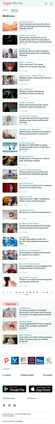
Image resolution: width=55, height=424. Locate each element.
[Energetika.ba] (48, 361)
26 (37, 292)
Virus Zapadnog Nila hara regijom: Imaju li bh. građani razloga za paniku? (35, 326)
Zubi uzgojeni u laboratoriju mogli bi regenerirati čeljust (35, 253)
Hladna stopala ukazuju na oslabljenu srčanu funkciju (31, 92)
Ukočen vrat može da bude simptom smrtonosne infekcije (35, 280)
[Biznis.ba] (40, 361)
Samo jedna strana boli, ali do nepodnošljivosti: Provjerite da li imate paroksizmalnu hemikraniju (35, 39)
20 (16, 292)
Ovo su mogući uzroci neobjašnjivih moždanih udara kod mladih (35, 267)
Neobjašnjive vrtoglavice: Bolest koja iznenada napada (34, 159)
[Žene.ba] (32, 361)
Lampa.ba (19, 421)
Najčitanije (11, 304)
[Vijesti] (15, 361)
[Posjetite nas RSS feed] (14, 405)
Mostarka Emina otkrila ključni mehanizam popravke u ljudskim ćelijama (34, 53)
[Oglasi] (6, 361)
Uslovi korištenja (9, 398)
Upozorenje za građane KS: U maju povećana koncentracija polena (35, 226)
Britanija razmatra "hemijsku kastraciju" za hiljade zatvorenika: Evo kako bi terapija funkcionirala (35, 312)
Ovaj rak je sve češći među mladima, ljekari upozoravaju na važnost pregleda (35, 339)
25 (33, 292)
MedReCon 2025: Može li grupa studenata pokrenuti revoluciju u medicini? (34, 147)
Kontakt (47, 375)
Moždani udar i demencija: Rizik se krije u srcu (35, 79)
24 (30, 292)
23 (27, 292)
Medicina (14, 10)
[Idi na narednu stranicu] (51, 293)
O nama (7, 375)
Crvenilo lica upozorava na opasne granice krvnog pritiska (35, 186)
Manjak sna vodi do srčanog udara (35, 212)
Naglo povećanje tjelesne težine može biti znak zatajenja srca (33, 105)
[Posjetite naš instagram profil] (9, 405)
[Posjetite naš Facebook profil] (4, 405)
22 (23, 292)
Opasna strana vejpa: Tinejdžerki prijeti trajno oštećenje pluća (34, 200)
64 (47, 292)
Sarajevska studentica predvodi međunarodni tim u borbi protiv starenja (34, 120)
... (13, 293)
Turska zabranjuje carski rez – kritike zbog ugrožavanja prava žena (34, 241)
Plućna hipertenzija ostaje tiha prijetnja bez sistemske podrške (33, 173)
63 (43, 292)
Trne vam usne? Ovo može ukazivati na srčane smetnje (32, 65)
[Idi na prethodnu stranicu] (3, 293)
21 (20, 292)
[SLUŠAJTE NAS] (23, 361)
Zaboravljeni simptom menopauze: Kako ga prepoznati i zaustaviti (35, 132)
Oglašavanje (27, 375)
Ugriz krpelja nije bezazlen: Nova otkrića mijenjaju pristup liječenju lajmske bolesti (35, 26)
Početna (5, 10)
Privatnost (31, 398)
